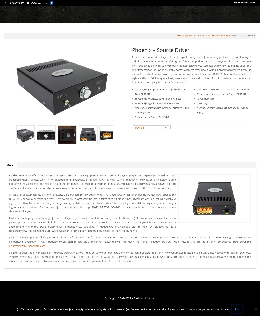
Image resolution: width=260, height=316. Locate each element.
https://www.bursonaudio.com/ (27, 246)
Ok (237, 309)
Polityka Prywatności (244, 3)
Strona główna (184, 35)
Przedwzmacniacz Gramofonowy (211, 35)
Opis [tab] (10, 165)
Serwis (233, 13)
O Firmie (217, 13)
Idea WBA (176, 13)
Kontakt (248, 13)
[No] (255, 309)
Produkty (154, 13)
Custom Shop (197, 13)
